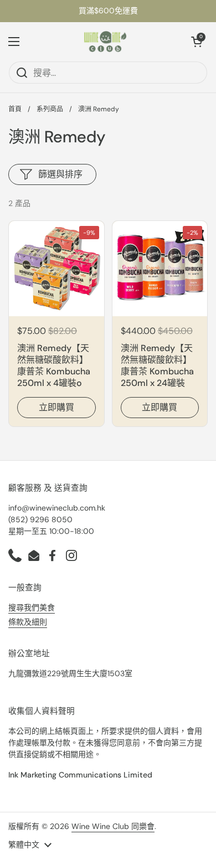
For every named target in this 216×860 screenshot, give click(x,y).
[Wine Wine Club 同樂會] (105, 41)
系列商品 (50, 109)
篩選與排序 (60, 174)
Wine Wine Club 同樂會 (113, 826)
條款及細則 (27, 622)
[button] (197, 41)
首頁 (15, 109)
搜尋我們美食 (31, 607)
